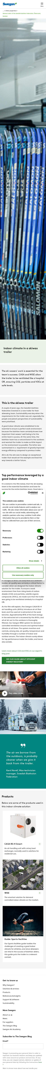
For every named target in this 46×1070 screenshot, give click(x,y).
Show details (34, 561)
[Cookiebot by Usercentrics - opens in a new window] (28, 492)
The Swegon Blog (10, 1026)
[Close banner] (42, 493)
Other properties (11, 11)
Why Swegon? (8, 985)
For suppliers (8, 1022)
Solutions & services (11, 989)
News (5, 1019)
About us (6, 1015)
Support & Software (11, 1000)
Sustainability (8, 1003)
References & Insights (12, 996)
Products (6, 992)
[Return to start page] (10, 4)
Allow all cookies (23, 568)
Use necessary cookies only (23, 575)
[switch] (40, 538)
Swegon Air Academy (12, 1029)
